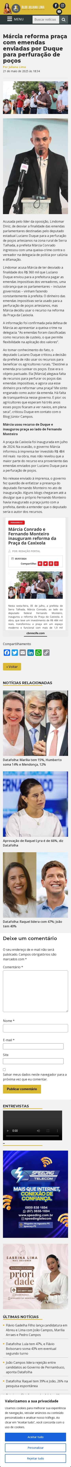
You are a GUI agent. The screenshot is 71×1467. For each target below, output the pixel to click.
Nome (9, 1021)
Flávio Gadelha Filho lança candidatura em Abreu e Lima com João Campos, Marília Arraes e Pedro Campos (36, 1330)
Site (5, 1055)
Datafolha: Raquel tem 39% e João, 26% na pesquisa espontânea (37, 1383)
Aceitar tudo (36, 1437)
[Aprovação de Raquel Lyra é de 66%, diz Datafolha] (35, 804)
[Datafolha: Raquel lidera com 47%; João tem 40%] (35, 885)
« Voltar (12, 667)
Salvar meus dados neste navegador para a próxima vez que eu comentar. (35, 1076)
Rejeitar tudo (35, 1458)
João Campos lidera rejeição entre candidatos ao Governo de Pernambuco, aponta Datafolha (35, 1367)
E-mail (9, 1040)
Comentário (13, 967)
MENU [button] (18, 19)
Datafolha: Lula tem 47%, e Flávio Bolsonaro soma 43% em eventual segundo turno (31, 1349)
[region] (35, 1430)
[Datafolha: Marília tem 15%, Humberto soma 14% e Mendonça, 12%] (35, 723)
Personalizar (36, 1448)
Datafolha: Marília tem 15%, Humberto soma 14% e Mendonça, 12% (32, 762)
